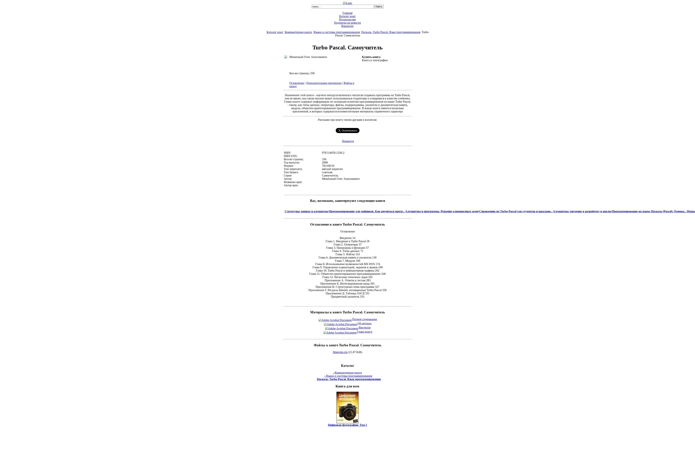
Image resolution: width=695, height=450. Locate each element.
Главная (347, 12)
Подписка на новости (347, 22)
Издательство (347, 19)
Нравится (348, 141)
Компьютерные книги (298, 32)
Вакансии (347, 26)
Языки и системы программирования (336, 32)
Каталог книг (347, 16)
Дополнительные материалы (324, 83)
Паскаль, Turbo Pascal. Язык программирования (390, 32)
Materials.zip (340, 352)
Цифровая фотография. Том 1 (347, 424)
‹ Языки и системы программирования (348, 375)
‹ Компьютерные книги (347, 372)
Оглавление (296, 83)
